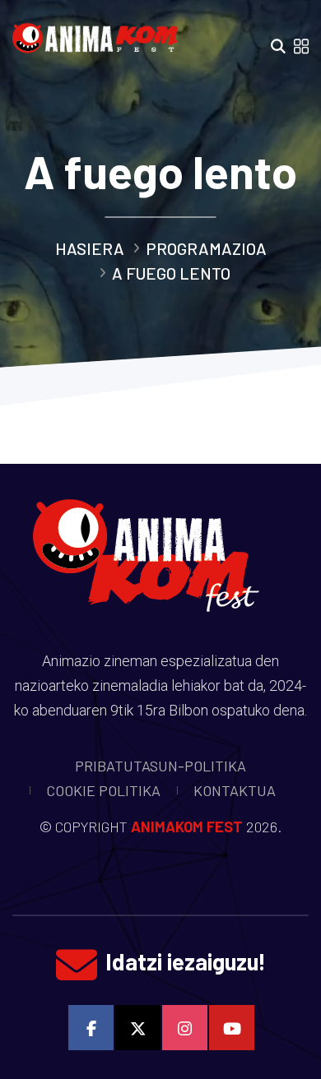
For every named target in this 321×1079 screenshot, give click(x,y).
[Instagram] (184, 1027)
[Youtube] (231, 1027)
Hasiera (89, 248)
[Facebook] (91, 1027)
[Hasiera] (99, 33)
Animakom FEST (187, 826)
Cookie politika (103, 790)
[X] (137, 1027)
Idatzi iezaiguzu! (185, 961)
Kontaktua (234, 790)
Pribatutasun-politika (160, 766)
